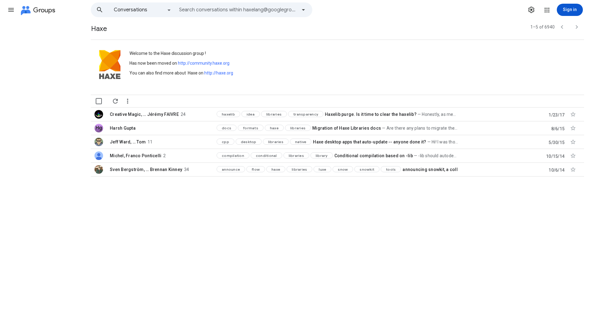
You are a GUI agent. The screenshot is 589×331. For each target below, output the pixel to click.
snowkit (367, 169)
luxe (322, 169)
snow (343, 169)
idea (251, 114)
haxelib (228, 114)
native (300, 141)
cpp (225, 141)
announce (231, 169)
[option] (142, 10)
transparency (305, 114)
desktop (248, 141)
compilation (233, 155)
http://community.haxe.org (203, 63)
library (322, 155)
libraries (274, 114)
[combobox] (238, 10)
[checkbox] (99, 101)
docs (226, 128)
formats (250, 128)
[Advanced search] (303, 10)
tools (391, 169)
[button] (11, 9)
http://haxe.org (218, 72)
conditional (266, 155)
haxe (274, 128)
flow (256, 169)
